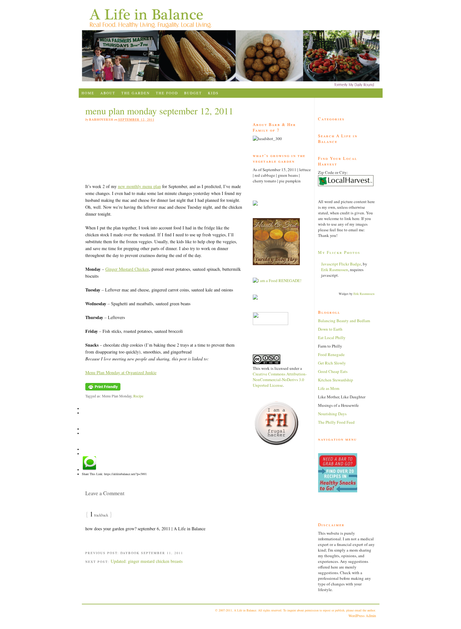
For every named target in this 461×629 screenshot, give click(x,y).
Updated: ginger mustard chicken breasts (147, 561)
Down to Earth (330, 329)
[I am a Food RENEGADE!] (277, 280)
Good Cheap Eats (332, 371)
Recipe (138, 395)
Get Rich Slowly (332, 363)
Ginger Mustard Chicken (127, 269)
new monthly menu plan (139, 186)
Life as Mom (328, 388)
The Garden (135, 93)
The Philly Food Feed (336, 422)
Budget (193, 93)
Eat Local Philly (332, 337)
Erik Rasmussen (334, 269)
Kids (213, 93)
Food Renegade (331, 354)
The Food (167, 93)
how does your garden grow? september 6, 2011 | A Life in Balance (145, 529)
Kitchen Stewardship (335, 380)
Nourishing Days (332, 414)
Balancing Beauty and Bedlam (344, 320)
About (107, 93)
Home (88, 93)
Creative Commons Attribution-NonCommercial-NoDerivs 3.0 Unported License (280, 379)
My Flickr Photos (339, 252)
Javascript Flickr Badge (341, 264)
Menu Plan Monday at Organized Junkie (120, 372)
